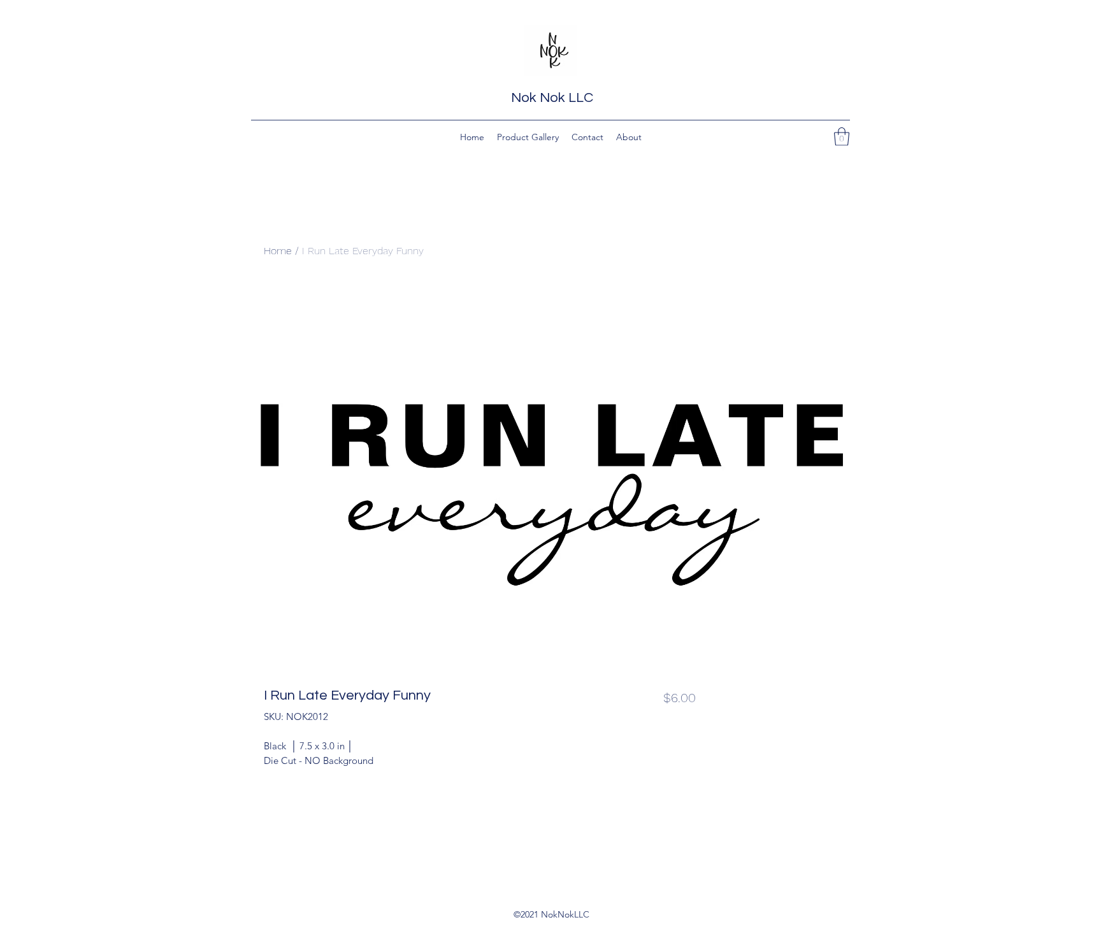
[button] (841, 136)
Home (278, 251)
